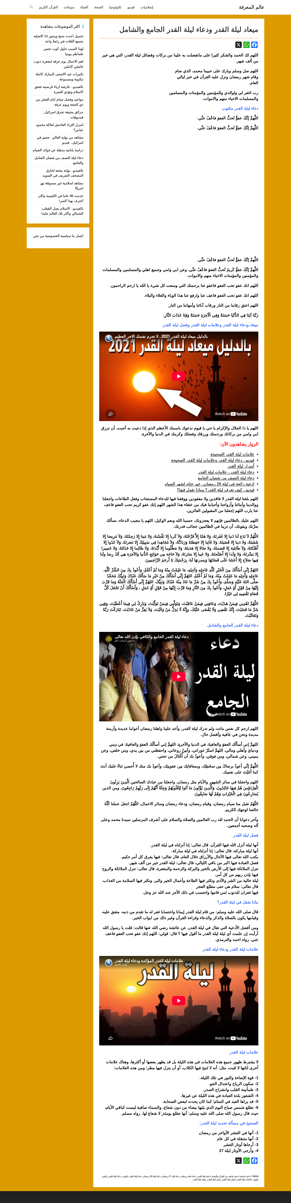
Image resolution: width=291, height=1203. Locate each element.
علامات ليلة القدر (244, 1179)
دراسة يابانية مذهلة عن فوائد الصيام (58, 150)
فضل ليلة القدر (228, 1179)
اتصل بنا (77, 236)
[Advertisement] (132, 97)
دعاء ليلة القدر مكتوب (132, 1176)
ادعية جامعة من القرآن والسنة (225, 1176)
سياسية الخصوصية (57, 236)
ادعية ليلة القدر (204, 1176)
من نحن (38, 236)
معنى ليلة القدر (214, 1179)
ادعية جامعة (245, 1176)
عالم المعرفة (251, 7)
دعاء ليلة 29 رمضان (152, 1176)
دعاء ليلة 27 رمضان (171, 1176)
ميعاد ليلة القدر (199, 1179)
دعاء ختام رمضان (188, 1176)
